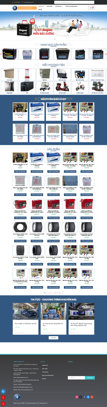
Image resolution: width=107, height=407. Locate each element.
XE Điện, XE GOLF (44, 93)
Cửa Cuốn (9, 80)
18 (59, 293)
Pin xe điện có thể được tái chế (25, 323)
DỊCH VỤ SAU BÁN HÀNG (71, 6)
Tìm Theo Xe (58, 6)
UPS (27, 93)
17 (57, 293)
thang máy (10, 93)
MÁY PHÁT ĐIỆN (80, 80)
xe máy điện (80, 93)
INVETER (45, 80)
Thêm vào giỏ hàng (20, 171)
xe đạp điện (62, 93)
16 (54, 293)
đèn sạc (27, 80)
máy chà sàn (62, 80)
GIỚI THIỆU (49, 6)
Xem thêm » (17, 327)
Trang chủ (41, 6)
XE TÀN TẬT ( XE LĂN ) (97, 93)
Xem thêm (53, 337)
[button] (53, 39)
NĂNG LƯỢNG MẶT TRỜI (97, 80)
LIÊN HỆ (40, 9)
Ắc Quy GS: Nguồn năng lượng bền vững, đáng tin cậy (81, 324)
